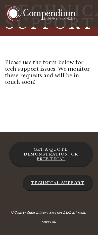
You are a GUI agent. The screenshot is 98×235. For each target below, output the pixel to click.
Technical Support (58, 182)
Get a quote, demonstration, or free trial (51, 154)
